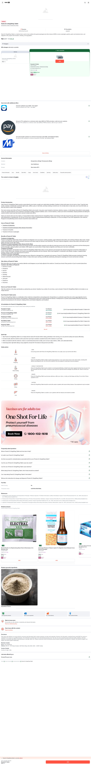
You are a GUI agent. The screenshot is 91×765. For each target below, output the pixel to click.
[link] (7, 2)
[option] (5, 172)
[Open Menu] (2, 2)
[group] (45, 9)
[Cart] (88, 2)
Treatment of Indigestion (9, 225)
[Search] (84, 2)
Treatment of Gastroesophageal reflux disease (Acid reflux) (17, 227)
